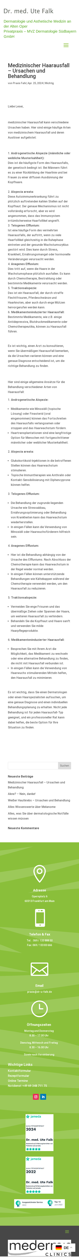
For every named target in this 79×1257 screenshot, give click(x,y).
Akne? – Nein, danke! (21, 794)
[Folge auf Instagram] (36, 1097)
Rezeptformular (18, 1076)
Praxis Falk (19, 83)
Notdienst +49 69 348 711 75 (27, 1086)
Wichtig (49, 83)
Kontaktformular (19, 1071)
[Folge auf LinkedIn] (43, 1097)
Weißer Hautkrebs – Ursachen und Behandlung (39, 800)
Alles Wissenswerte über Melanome (31, 807)
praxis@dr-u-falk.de (39, 991)
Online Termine (18, 1081)
